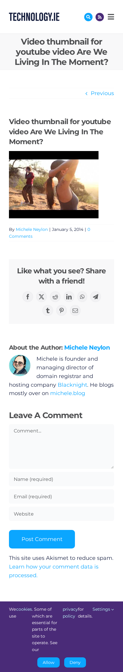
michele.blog (67, 393)
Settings (102, 609)
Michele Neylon (32, 229)
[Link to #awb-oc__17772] (88, 17)
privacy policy (70, 612)
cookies (24, 609)
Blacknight (72, 385)
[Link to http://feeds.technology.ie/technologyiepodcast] (100, 17)
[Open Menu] (110, 16)
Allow (48, 662)
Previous (102, 93)
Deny (75, 662)
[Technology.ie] (34, 15)
